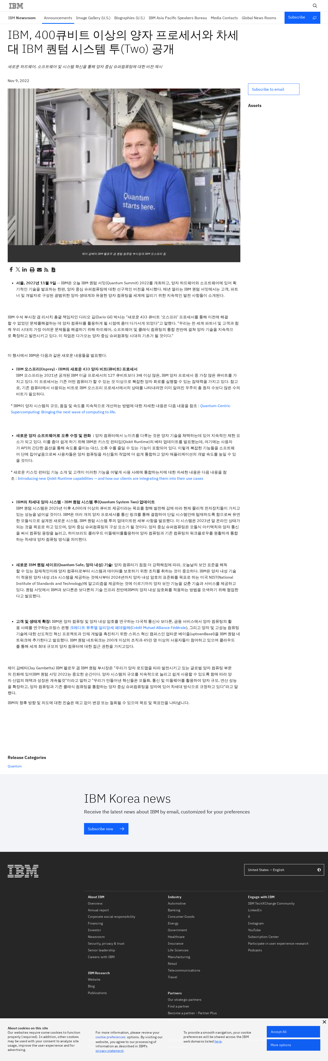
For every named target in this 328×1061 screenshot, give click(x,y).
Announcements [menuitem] (58, 17)
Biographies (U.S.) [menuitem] (129, 17)
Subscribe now (100, 828)
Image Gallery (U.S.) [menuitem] (93, 17)
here (218, 1041)
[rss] (46, 269)
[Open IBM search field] (315, 6)
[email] (39, 269)
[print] (31, 269)
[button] (273, 89)
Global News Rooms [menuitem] (259, 17)
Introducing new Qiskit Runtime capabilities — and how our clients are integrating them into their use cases (110, 478)
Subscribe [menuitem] (296, 17)
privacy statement (109, 1051)
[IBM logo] (18, 6)
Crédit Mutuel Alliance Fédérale (159, 627)
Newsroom (22, 17)
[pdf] (53, 269)
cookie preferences (111, 1037)
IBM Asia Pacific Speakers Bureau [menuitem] (178, 17)
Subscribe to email (268, 89)
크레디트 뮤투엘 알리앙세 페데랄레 (100, 627)
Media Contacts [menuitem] (224, 17)
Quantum (15, 766)
